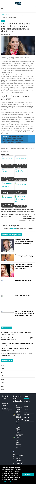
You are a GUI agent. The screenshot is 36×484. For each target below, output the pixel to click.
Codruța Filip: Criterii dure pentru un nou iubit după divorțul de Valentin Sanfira (19, 435)
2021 (2, 382)
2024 (2, 372)
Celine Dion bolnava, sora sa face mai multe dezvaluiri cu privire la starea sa (23, 266)
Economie (27, 401)
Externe (26, 412)
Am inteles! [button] (28, 474)
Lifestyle (26, 417)
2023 (2, 375)
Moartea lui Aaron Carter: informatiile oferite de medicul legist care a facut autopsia (24, 241)
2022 (2, 379)
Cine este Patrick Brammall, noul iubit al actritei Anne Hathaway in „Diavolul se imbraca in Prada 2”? (25, 313)
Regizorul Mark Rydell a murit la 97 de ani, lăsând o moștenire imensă (19, 461)
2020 (2, 386)
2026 (2, 365)
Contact (26, 420)
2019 (2, 390)
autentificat (13, 228)
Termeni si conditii (7, 481)
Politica (26, 406)
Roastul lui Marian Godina (22, 295)
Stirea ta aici (5, 410)
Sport (25, 404)
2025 (2, 368)
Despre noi (5, 408)
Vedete (3, 21)
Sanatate (26, 414)
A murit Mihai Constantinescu (23, 280)
